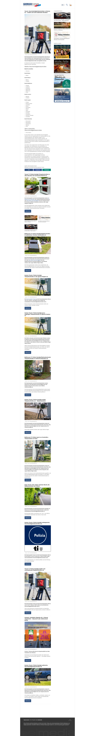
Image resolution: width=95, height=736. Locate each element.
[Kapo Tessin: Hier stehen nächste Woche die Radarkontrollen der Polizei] (38, 496)
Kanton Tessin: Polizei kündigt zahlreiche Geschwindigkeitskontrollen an (36, 666)
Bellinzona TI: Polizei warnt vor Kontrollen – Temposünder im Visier (37, 438)
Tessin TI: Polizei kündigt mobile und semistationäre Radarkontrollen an (35, 569)
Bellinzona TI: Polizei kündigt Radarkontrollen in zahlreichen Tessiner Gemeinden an (37, 234)
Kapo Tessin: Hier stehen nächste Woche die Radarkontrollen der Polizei (37, 485)
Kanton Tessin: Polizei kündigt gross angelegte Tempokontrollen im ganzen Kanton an (37, 314)
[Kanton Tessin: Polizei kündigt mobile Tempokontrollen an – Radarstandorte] (38, 411)
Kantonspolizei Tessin (31, 299)
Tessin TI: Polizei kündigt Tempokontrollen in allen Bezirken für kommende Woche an (37, 175)
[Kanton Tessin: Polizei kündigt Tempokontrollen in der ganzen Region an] (38, 287)
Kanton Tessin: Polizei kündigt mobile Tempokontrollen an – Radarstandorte (35, 400)
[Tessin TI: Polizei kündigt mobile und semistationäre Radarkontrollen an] (38, 586)
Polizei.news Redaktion (33, 54)
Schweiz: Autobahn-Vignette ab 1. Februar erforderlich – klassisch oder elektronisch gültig (36, 619)
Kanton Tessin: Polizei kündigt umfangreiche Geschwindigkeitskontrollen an (37, 523)
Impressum (26, 719)
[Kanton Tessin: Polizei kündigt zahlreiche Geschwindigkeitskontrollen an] (38, 677)
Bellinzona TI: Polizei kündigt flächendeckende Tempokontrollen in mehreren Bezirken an (38, 358)
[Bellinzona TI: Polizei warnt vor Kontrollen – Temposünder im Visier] (38, 451)
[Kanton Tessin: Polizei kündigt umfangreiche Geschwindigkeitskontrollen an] (38, 538)
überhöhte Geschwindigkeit (33, 200)
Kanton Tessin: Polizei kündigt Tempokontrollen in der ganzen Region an (36, 276)
